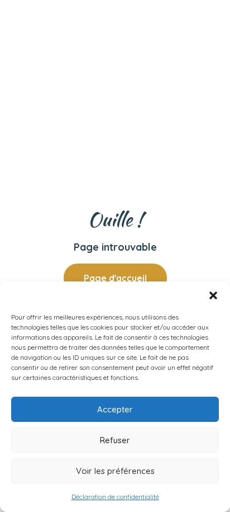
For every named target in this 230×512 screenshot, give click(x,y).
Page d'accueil (115, 278)
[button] (213, 295)
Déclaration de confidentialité (115, 496)
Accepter (115, 409)
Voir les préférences (115, 471)
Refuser (115, 440)
